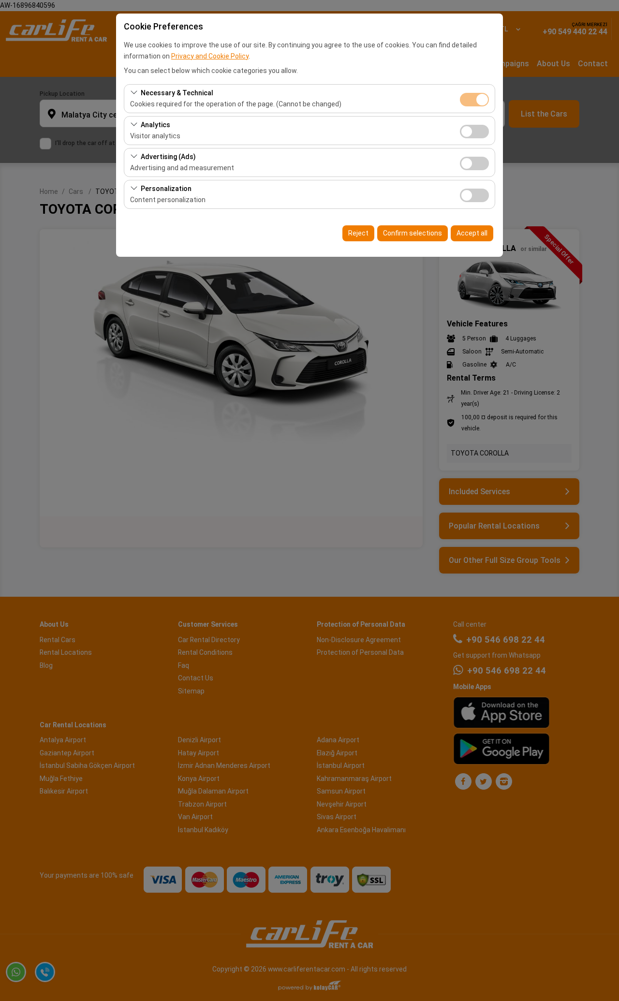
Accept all (472, 233)
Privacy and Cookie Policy (210, 56)
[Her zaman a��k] (474, 98)
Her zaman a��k (474, 99)
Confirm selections (412, 233)
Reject (358, 233)
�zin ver (474, 131)
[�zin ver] (474, 130)
